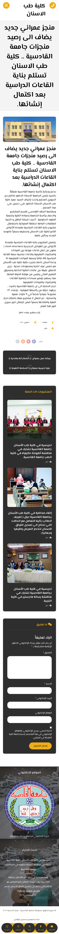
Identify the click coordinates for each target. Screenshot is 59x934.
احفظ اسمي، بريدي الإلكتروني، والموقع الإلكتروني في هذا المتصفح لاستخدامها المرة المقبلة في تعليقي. (30, 734)
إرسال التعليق (40, 746)
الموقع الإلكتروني (43, 713)
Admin (44, 322)
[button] (34, 341)
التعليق (47, 653)
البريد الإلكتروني (43, 698)
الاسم (48, 684)
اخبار (46, 328)
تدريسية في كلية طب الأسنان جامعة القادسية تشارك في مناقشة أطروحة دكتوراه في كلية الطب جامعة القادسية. (28, 865)
